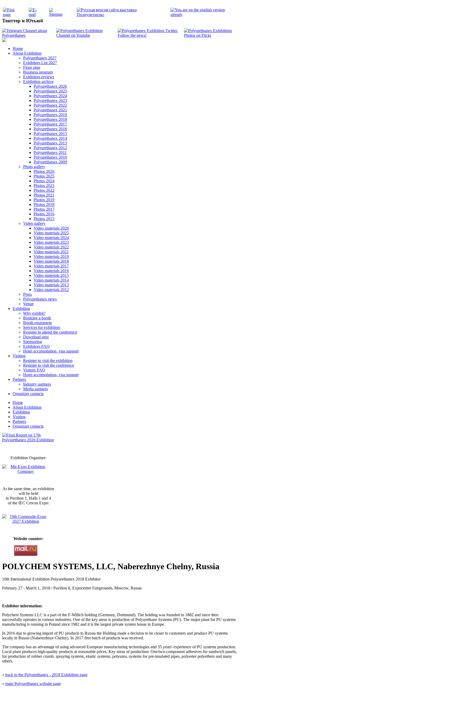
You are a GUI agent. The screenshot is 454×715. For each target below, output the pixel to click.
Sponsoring (32, 341)
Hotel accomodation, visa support (51, 351)
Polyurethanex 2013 (50, 143)
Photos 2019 (44, 200)
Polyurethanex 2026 (50, 86)
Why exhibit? (34, 313)
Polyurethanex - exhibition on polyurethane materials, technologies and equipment (189, 694)
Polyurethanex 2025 (50, 91)
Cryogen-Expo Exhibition (199, 705)
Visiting (19, 356)
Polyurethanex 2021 (50, 110)
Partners (19, 379)
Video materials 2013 (51, 285)
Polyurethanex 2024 (50, 96)
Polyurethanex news (40, 299)
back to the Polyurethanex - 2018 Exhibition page (46, 674)
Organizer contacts (28, 393)
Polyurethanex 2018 (50, 119)
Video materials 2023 (51, 242)
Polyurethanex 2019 (50, 114)
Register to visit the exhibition (48, 360)
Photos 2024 (44, 181)
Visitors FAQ (34, 370)
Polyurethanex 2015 (50, 133)
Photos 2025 (44, 176)
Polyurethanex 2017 (50, 124)
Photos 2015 (44, 218)
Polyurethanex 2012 (50, 148)
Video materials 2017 (51, 266)
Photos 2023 (44, 185)
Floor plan (31, 67)
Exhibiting (21, 308)
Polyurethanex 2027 (39, 58)
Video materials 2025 (51, 233)
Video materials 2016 (51, 270)
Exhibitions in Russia (257, 705)
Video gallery (34, 223)
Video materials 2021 (51, 252)
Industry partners (37, 384)
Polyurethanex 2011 (50, 152)
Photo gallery (34, 166)
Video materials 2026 (51, 228)
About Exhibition (27, 53)
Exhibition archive (38, 81)
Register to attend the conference (50, 332)
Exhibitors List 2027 (40, 62)
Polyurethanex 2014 (50, 138)
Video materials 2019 (51, 256)
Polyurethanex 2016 (50, 129)
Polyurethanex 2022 (50, 105)
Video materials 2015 (51, 275)
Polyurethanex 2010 (50, 157)
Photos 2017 (44, 209)
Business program (38, 72)
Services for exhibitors (41, 327)
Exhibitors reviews (38, 77)
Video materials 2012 (51, 289)
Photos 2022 (44, 190)
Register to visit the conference (48, 365)
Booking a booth (37, 318)
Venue (28, 304)
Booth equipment (37, 322)
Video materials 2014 (51, 280)
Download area (36, 337)
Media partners (35, 389)
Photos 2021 (44, 195)
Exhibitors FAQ (36, 346)
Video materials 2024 (51, 237)
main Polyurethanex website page (33, 683)
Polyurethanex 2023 (50, 100)
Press (27, 294)
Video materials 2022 (51, 247)
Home (18, 48)
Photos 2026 (44, 171)
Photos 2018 (44, 204)
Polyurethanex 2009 (50, 162)
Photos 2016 (44, 214)
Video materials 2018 (51, 261)
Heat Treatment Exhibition (229, 705)
